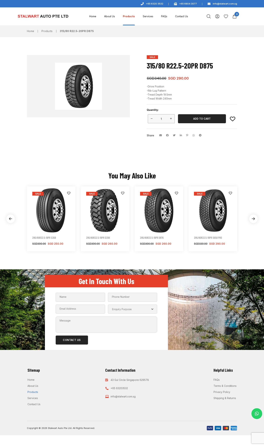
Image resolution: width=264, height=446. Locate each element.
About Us (109, 16)
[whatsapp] (256, 413)
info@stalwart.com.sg (225, 3)
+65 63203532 (119, 388)
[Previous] (10, 218)
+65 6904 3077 (188, 3)
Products (129, 16)
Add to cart (202, 118)
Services (148, 16)
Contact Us (181, 16)
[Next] (253, 218)
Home (92, 16)
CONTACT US (72, 339)
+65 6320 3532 (154, 3)
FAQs (164, 16)
